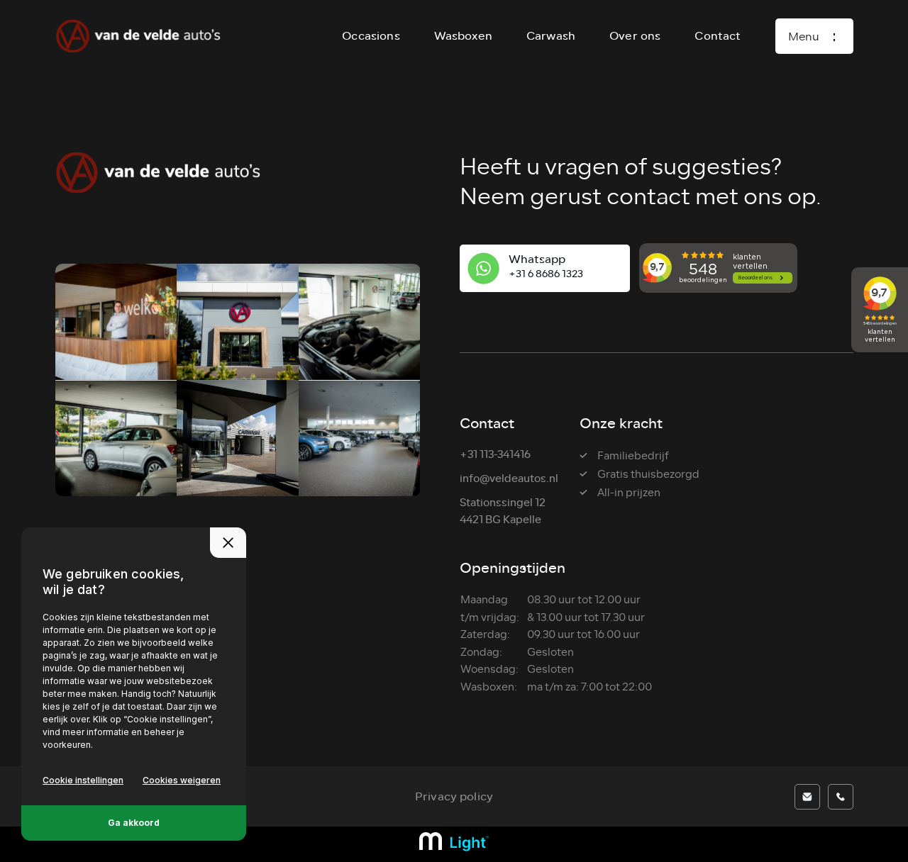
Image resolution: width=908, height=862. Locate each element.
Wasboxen (463, 36)
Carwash (550, 36)
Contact (717, 36)
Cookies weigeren (182, 780)
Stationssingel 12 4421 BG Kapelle (503, 511)
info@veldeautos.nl (509, 479)
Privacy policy (454, 796)
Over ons (634, 36)
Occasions (370, 36)
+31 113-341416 (495, 455)
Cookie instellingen (83, 780)
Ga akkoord (134, 822)
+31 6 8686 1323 (546, 274)
